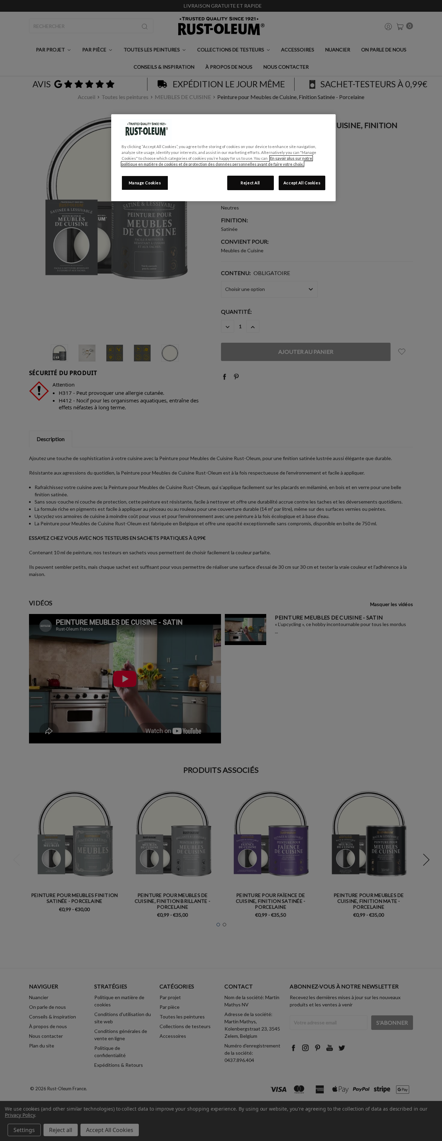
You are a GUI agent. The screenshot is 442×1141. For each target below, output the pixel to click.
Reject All (250, 183)
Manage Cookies (145, 183)
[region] (223, 157)
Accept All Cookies (302, 183)
